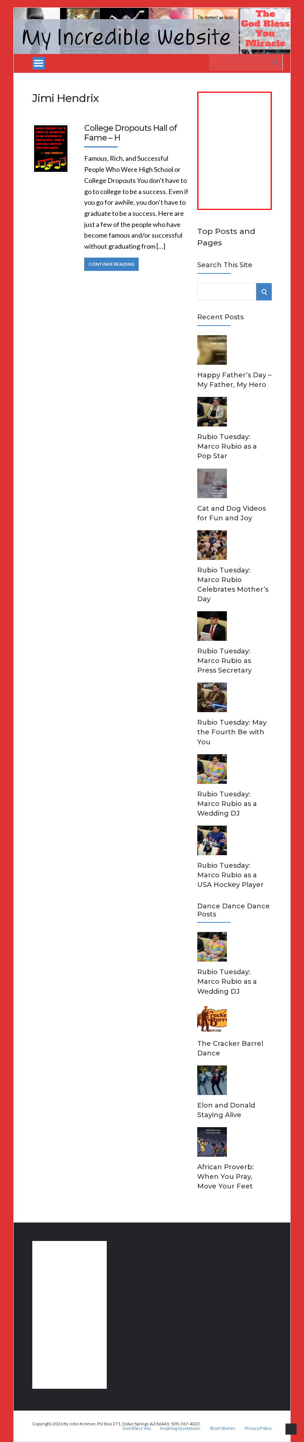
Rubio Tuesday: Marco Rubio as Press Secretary (224, 660)
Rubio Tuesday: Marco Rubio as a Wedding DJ (227, 803)
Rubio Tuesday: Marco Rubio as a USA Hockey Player (230, 875)
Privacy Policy (258, 1428)
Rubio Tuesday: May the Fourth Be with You (232, 732)
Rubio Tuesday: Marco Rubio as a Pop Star (227, 446)
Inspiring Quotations (180, 1428)
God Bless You (136, 1428)
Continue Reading (111, 264)
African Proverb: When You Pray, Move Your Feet (225, 1176)
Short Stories (222, 1428)
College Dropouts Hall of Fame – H (130, 133)
